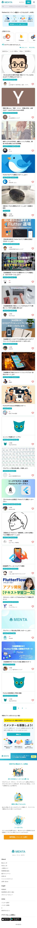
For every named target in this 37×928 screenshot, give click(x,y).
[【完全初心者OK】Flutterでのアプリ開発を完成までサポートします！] (18, 235)
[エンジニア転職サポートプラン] (18, 432)
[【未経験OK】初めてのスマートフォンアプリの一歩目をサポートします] (18, 368)
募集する (18, 734)
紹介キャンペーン (5, 873)
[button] (32, 37)
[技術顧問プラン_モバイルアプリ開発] (18, 561)
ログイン (21, 2)
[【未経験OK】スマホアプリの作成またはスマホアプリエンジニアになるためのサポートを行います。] (18, 335)
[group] (8, 37)
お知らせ (3, 876)
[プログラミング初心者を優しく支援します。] (18, 463)
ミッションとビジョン (7, 878)
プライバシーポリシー (7, 894)
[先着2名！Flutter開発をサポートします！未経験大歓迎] (18, 202)
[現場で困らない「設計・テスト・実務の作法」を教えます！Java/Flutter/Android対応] (18, 104)
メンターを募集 (5, 905)
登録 (28, 2)
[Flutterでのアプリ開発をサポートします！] (18, 169)
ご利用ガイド (4, 868)
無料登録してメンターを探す (18, 837)
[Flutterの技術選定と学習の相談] (18, 688)
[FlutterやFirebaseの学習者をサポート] (18, 400)
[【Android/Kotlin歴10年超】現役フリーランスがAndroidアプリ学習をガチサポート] (18, 71)
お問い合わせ (4, 881)
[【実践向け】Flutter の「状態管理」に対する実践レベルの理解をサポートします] (18, 528)
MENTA (19, 924)
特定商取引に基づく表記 (7, 892)
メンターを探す (5, 902)
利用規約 (3, 889)
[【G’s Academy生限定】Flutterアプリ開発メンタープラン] (18, 495)
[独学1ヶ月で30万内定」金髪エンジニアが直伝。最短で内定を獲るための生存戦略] (18, 137)
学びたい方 (4, 865)
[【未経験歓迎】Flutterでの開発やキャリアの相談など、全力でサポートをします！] (18, 268)
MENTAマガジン (5, 910)
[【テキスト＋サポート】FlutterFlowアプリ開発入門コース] (18, 593)
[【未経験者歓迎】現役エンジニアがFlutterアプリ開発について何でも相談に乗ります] (18, 302)
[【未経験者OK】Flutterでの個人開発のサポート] (18, 657)
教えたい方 (4, 863)
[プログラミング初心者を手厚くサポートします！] (18, 625)
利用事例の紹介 (5, 871)
